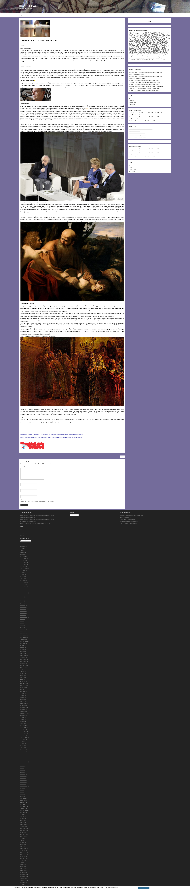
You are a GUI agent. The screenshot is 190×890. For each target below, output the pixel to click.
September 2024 (23, 593)
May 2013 (22, 864)
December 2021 (23, 659)
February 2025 (23, 582)
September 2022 (23, 641)
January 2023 (23, 633)
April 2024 (22, 603)
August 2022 (22, 643)
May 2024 (22, 601)
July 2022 (22, 645)
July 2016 (22, 790)
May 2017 (22, 770)
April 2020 (22, 699)
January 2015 (23, 826)
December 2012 (23, 874)
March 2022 (22, 653)
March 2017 (22, 774)
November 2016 (23, 782)
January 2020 (23, 705)
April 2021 (22, 675)
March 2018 (22, 750)
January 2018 (23, 754)
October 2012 (23, 878)
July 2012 (22, 884)
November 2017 (23, 758)
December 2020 (23, 683)
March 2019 (22, 725)
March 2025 (22, 580)
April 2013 (22, 866)
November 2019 (23, 709)
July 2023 (22, 621)
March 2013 (22, 868)
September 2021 (23, 665)
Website (22, 494)
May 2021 (22, 673)
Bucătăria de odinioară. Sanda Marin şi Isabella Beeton (151, 72)
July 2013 (22, 860)
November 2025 (23, 564)
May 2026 (22, 552)
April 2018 (22, 747)
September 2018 (23, 737)
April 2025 (22, 578)
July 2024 (22, 597)
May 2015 (22, 818)
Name (22, 482)
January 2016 (23, 802)
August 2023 (22, 619)
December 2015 (23, 804)
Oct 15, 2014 (22, 42)
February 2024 (23, 607)
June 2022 (22, 647)
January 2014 (23, 850)
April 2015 (22, 820)
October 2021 (23, 663)
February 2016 (23, 800)
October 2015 (23, 808)
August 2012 (22, 882)
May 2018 (22, 745)
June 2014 (22, 840)
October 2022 (23, 639)
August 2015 (22, 812)
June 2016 (22, 792)
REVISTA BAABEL (30, 6)
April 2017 (22, 772)
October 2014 (23, 832)
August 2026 (22, 546)
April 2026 (22, 554)
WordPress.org (132, 104)
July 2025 (22, 572)
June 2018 (22, 743)
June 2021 (22, 671)
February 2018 (23, 752)
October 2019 (23, 711)
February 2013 (23, 870)
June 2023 (22, 623)
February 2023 (23, 631)
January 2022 (23, 657)
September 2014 (23, 834)
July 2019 (22, 717)
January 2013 (23, 872)
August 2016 (22, 788)
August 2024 (22, 595)
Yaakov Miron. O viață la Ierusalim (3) (137, 133)
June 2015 (22, 816)
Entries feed (131, 100)
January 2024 (23, 609)
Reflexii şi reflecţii (47, 42)
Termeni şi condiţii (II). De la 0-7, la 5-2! (137, 137)
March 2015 (22, 822)
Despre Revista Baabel (25, 15)
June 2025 (22, 574)
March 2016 (22, 798)
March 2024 (22, 605)
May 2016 (22, 794)
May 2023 (22, 625)
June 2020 (22, 695)
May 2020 (22, 697)
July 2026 (22, 548)
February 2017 (23, 776)
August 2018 (22, 739)
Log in (130, 98)
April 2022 (22, 651)
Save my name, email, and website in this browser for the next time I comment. (37, 501)
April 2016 (22, 796)
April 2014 (22, 844)
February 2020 (23, 703)
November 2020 (23, 685)
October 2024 (23, 591)
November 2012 (23, 876)
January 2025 (23, 584)
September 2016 (23, 786)
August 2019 (22, 715)
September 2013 (23, 858)
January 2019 (23, 729)
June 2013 (22, 862)
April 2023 (22, 627)
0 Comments (36, 42)
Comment (22, 466)
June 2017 (22, 768)
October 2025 (23, 566)
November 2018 (23, 733)
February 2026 (23, 558)
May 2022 (22, 649)
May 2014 (22, 842)
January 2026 (23, 560)
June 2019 (22, 719)
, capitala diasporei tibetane (137, 135)
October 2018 (23, 735)
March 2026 (22, 556)
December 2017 (23, 756)
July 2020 (22, 693)
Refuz (140, 888)
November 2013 (23, 854)
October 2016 (23, 784)
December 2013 (23, 852)
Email (22, 488)
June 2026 (22, 550)
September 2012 (23, 880)
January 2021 (23, 681)
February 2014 (23, 848)
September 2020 (23, 689)
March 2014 (22, 846)
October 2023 (23, 615)
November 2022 (23, 637)
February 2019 (23, 727)
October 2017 (23, 760)
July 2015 (22, 814)
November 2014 (23, 830)
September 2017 (23, 762)
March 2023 (22, 629)
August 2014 (22, 836)
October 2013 (23, 856)
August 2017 (22, 764)
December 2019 (23, 707)
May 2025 (22, 576)
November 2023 (23, 613)
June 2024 (22, 599)
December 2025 (23, 562)
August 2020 (22, 691)
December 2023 (23, 611)
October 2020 (23, 687)
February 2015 (23, 824)
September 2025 (23, 568)
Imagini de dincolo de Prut (134, 131)
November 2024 (23, 589)
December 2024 (23, 586)
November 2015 (23, 806)
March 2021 (22, 677)
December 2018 (23, 731)
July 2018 (22, 741)
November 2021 (23, 661)
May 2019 (22, 721)
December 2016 (23, 780)
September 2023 (23, 617)
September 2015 (23, 810)
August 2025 (22, 570)
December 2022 (23, 635)
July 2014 (22, 838)
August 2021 (22, 667)
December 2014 (23, 828)
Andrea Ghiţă (30, 42)
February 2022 (23, 655)
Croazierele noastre (139, 74)
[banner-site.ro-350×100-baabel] (32, 446)
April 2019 (22, 723)
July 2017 (22, 766)
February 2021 (23, 679)
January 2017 (23, 778)
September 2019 (23, 713)
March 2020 (22, 701)
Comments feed (132, 102)
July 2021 (22, 669)
